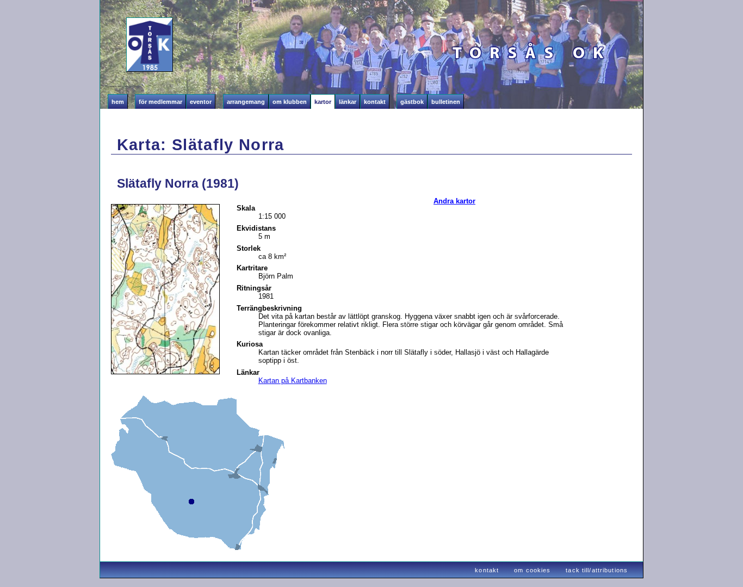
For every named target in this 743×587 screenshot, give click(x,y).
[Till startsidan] (123, 51)
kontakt (487, 570)
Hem (118, 101)
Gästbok (412, 101)
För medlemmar (160, 101)
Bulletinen (445, 101)
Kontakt (375, 101)
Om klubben (290, 101)
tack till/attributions (597, 570)
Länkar (347, 101)
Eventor (201, 101)
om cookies (532, 570)
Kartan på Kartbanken (292, 380)
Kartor (322, 101)
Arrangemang (246, 101)
